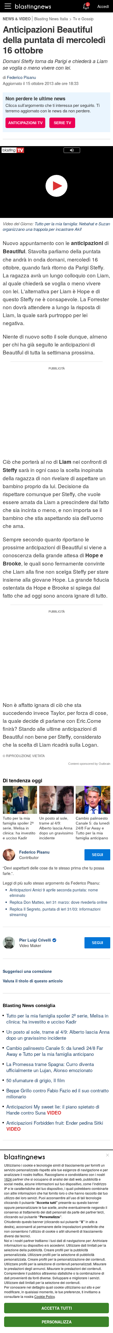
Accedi (103, 6)
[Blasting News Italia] (33, 6)
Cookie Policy (44, 1296)
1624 (8, 1179)
